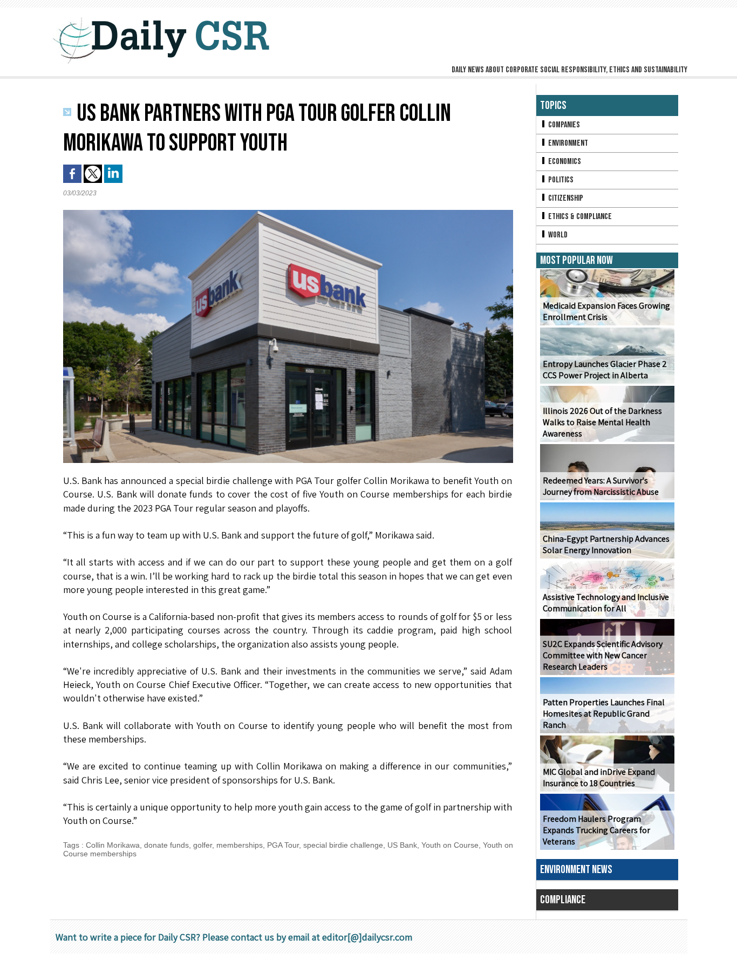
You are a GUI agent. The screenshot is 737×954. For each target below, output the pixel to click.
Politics (560, 180)
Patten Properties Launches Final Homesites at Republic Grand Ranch (604, 714)
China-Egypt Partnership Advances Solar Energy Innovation (606, 544)
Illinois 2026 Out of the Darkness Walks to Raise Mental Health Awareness (602, 422)
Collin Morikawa (113, 845)
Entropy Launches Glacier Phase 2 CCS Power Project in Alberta (605, 369)
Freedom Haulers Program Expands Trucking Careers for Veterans (596, 830)
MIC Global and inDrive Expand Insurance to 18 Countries (599, 777)
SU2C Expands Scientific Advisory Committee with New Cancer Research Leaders (603, 655)
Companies (563, 125)
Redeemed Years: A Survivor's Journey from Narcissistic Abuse (601, 486)
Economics (564, 161)
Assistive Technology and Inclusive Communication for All (606, 602)
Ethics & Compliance (579, 217)
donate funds (166, 845)
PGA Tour (283, 845)
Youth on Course (450, 845)
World (557, 235)
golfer (202, 845)
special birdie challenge (343, 845)
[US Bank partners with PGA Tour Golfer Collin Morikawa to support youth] (288, 213)
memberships (239, 845)
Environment (567, 143)
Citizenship (565, 198)
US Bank (402, 845)
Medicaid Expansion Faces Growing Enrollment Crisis (606, 311)
